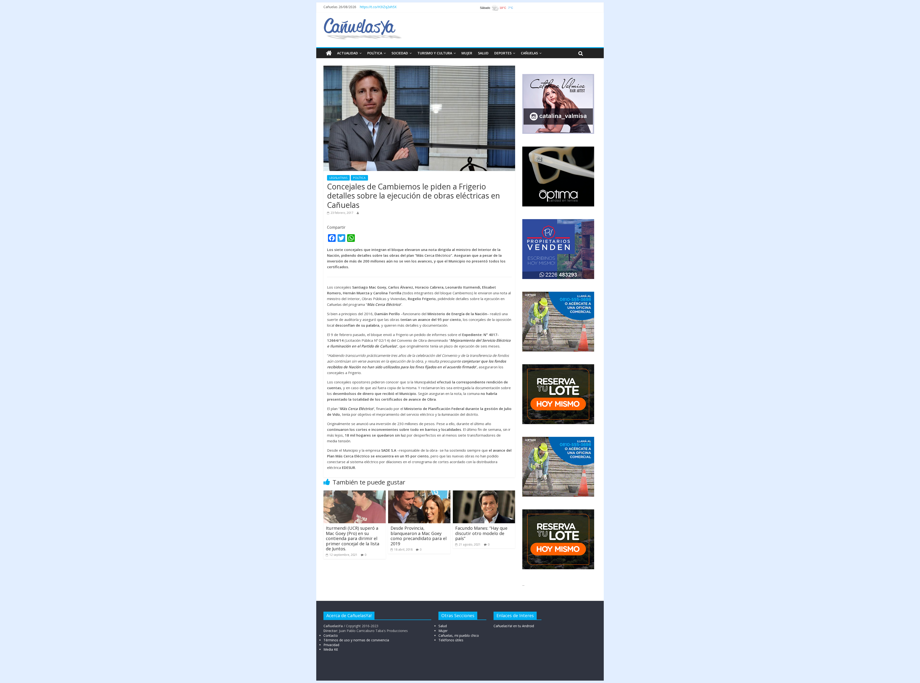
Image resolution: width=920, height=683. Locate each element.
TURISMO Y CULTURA (434, 53)
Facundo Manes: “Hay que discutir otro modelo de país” (481, 533)
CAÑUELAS (529, 53)
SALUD (483, 53)
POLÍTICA (374, 53)
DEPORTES (503, 53)
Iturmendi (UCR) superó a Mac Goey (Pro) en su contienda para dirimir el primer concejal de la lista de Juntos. (352, 538)
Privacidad (331, 645)
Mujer (443, 630)
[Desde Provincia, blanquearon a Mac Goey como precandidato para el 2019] (419, 493)
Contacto (330, 635)
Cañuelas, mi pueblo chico (458, 635)
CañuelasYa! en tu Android (514, 626)
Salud (442, 626)
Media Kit (330, 649)
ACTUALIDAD (347, 53)
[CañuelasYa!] (362, 20)
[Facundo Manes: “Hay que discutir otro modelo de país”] (484, 493)
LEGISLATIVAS (338, 178)
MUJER (466, 53)
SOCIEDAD (399, 53)
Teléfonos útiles (450, 640)
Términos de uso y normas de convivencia (356, 640)
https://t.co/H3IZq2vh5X (378, 7)
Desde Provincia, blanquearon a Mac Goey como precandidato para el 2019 (419, 535)
